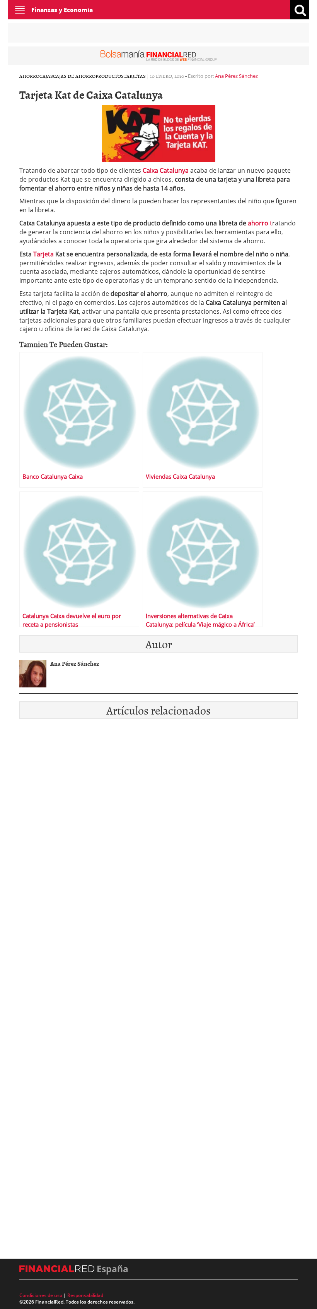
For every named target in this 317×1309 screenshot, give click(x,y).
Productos (109, 76)
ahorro (258, 223)
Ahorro (29, 76)
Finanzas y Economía (62, 10)
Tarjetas (135, 76)
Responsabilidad (85, 1295)
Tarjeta (44, 254)
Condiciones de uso (40, 1295)
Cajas (46, 76)
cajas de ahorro (74, 76)
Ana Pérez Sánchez (236, 75)
